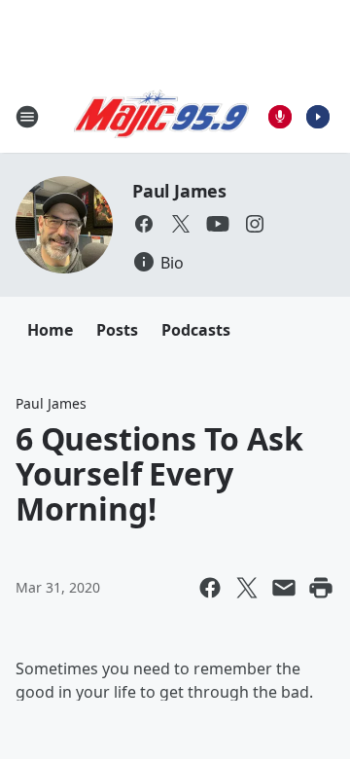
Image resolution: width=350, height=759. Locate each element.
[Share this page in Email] (284, 587)
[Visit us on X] (180, 223)
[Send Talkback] (280, 116)
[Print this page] (320, 587)
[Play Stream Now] (318, 116)
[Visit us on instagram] (254, 223)
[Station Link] (161, 117)
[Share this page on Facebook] (210, 587)
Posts (117, 330)
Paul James (179, 190)
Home (50, 330)
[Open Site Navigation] (27, 116)
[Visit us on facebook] (144, 223)
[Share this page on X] (247, 587)
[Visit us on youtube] (217, 223)
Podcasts (195, 330)
